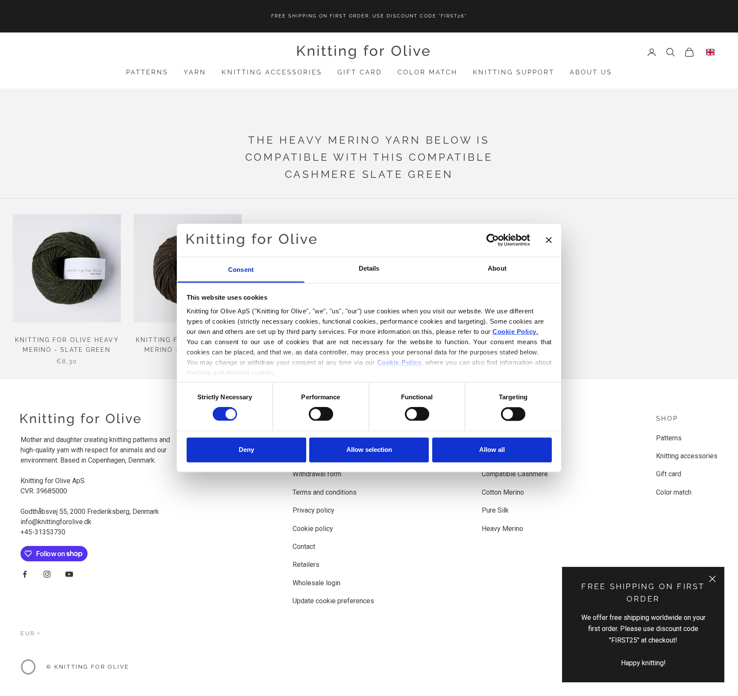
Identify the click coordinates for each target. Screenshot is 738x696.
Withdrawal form (317, 474)
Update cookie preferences (333, 601)
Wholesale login (316, 583)
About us (591, 72)
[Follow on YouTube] (69, 574)
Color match (427, 72)
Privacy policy (313, 510)
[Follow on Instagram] (47, 574)
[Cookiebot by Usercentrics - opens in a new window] (492, 240)
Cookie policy (313, 529)
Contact (304, 547)
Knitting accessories (272, 72)
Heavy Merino (502, 529)
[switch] (321, 414)
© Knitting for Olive (87, 667)
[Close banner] (549, 240)
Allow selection (369, 449)
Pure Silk (495, 510)
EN (710, 52)
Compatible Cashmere (515, 474)
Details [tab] (369, 268)
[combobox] (710, 52)
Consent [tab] (241, 269)
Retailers (306, 564)
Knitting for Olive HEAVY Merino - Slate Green (66, 344)
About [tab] (497, 268)
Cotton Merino (503, 492)
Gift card (359, 72)
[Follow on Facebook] (24, 574)
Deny (246, 449)
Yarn (195, 72)
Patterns (147, 72)
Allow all (492, 449)
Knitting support (513, 72)
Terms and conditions (325, 492)
